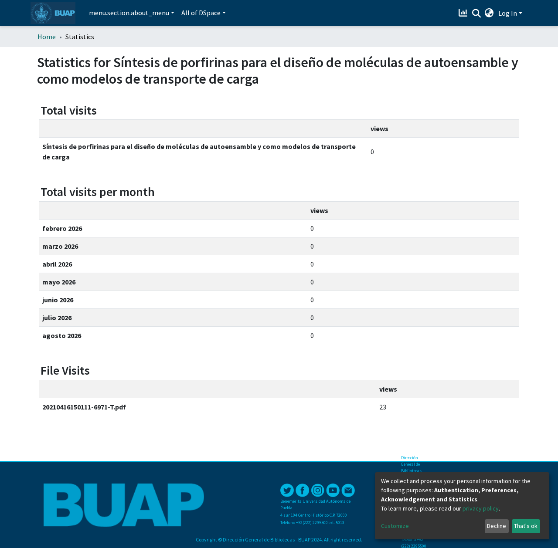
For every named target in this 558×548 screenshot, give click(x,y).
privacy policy (481, 508)
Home (46, 36)
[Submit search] (476, 13)
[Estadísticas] (464, 13)
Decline (496, 526)
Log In (507, 13)
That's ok (526, 526)
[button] (489, 13)
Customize (395, 526)
